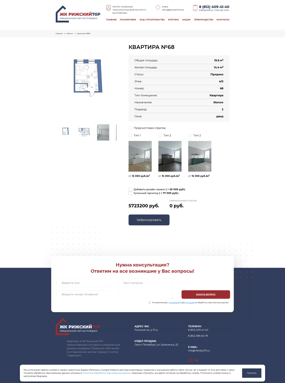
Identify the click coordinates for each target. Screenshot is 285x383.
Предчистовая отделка (150, 128)
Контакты (223, 19)
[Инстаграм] (191, 360)
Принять (251, 373)
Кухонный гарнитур (156, 193)
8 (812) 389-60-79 (198, 335)
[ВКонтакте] (196, 360)
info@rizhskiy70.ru (173, 10)
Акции (186, 19)
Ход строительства (152, 19)
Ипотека (173, 19)
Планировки (128, 19)
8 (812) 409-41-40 (214, 7)
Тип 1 (137, 135)
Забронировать (149, 220)
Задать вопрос (206, 294)
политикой (174, 302)
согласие (190, 302)
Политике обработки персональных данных (107, 373)
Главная (111, 19)
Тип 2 (167, 135)
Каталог (69, 33)
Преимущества (203, 19)
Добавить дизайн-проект (159, 189)
